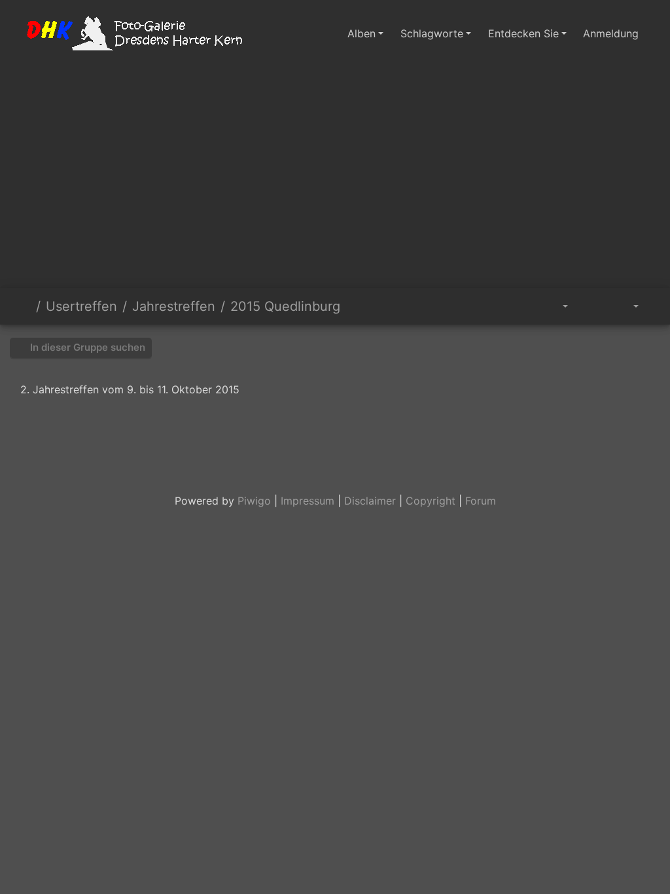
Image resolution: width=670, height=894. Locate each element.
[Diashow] (591, 306)
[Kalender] (626, 306)
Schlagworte (431, 33)
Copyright (430, 500)
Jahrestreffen (173, 306)
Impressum (307, 500)
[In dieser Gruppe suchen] (522, 306)
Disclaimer (370, 500)
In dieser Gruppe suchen (86, 347)
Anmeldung (611, 33)
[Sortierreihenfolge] (555, 306)
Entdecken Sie (523, 33)
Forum (480, 500)
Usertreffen (81, 306)
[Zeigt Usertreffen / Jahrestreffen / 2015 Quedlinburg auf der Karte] (648, 301)
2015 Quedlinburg (285, 306)
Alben (361, 33)
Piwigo (254, 500)
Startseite (25, 306)
